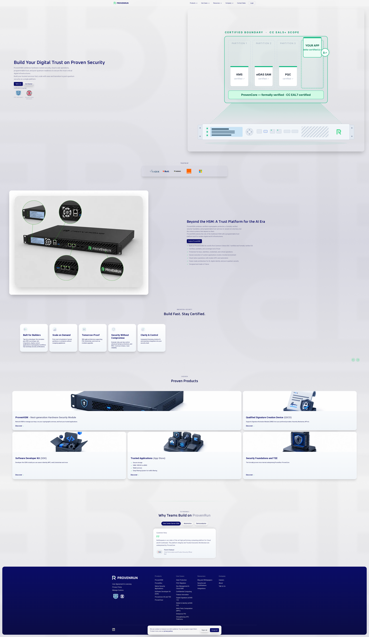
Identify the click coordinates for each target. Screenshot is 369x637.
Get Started (28, 84)
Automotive (188, 523)
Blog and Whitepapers (204, 580)
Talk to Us (18, 84)
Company (228, 3)
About (221, 583)
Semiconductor (201, 523)
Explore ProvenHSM (194, 241)
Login (252, 3)
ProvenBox (158, 583)
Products (192, 3)
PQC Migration (181, 583)
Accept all (214, 630)
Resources (216, 3)
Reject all (204, 630)
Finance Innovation (182, 595)
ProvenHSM (159, 580)
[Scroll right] (358, 360)
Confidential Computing (184, 591)
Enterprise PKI (181, 614)
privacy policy (168, 631)
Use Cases (204, 3)
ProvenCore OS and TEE (163, 597)
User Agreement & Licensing (121, 584)
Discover (19, 426)
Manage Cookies (118, 590)
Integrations (201, 588)
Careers (221, 580)
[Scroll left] (353, 360)
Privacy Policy (117, 587)
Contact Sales (241, 3)
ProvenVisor (159, 600)
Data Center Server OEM (171, 523)
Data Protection (181, 580)
